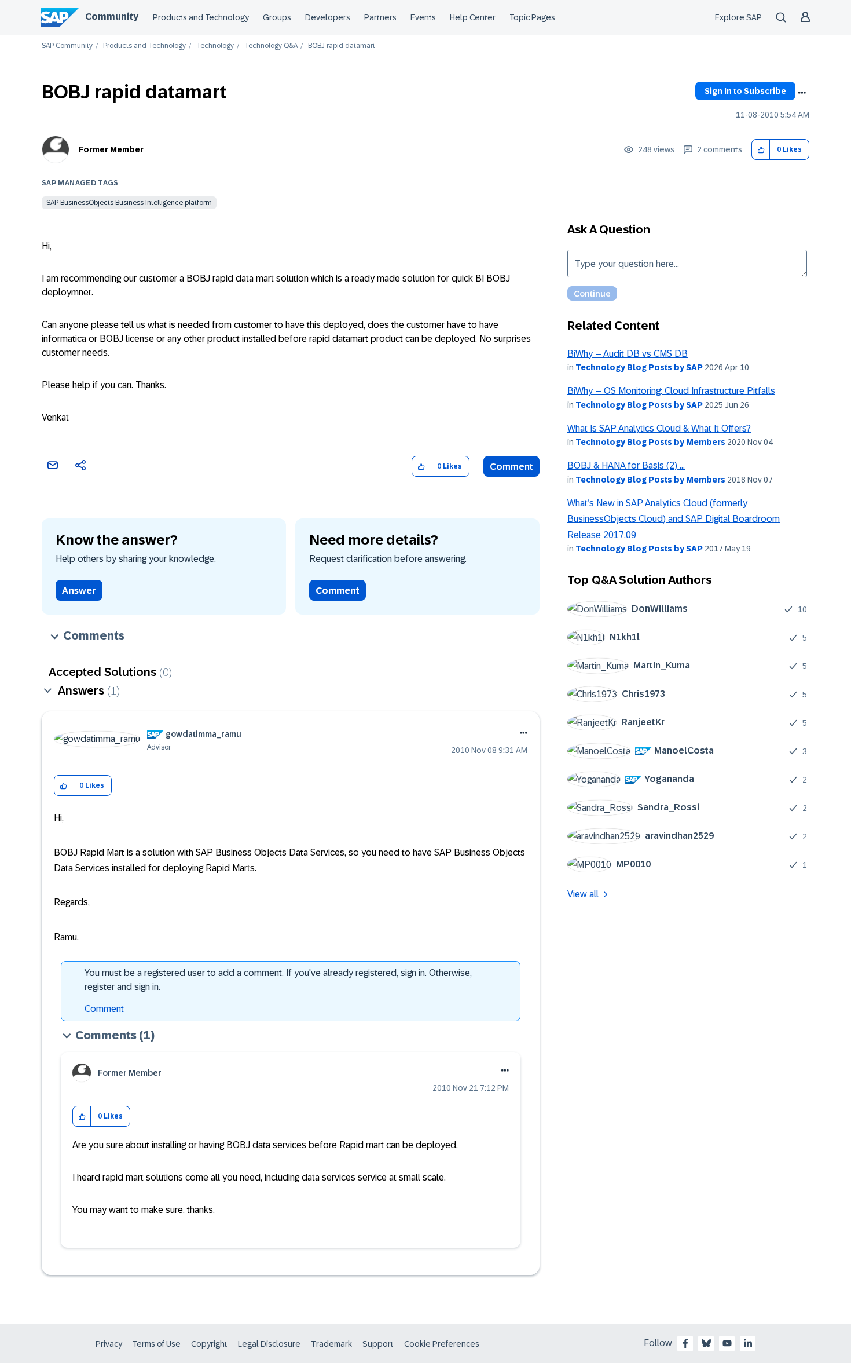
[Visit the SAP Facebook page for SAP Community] (685, 1343)
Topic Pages (532, 17)
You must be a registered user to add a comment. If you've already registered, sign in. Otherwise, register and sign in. (278, 980)
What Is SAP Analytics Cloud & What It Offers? (659, 428)
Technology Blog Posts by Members (650, 442)
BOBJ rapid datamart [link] (341, 46)
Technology (215, 46)
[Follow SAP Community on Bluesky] (706, 1343)
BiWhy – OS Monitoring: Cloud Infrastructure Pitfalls (671, 391)
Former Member (111, 149)
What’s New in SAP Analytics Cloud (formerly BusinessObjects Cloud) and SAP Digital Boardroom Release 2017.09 (673, 519)
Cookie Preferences (441, 1344)
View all (583, 894)
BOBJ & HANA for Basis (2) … (626, 465)
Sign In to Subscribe (745, 91)
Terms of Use (157, 1344)
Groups (277, 17)
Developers (327, 17)
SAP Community (67, 46)
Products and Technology (201, 17)
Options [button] (801, 92)
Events (423, 17)
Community (111, 16)
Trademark (331, 1344)
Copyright (209, 1344)
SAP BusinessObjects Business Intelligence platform (129, 203)
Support (378, 1344)
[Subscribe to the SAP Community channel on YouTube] (727, 1343)
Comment (511, 467)
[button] (761, 150)
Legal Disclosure (269, 1344)
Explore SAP (738, 17)
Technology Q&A (271, 46)
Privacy (109, 1344)
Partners (380, 17)
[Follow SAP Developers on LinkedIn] (748, 1343)
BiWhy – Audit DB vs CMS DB (627, 354)
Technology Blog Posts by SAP (639, 367)
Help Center (473, 17)
